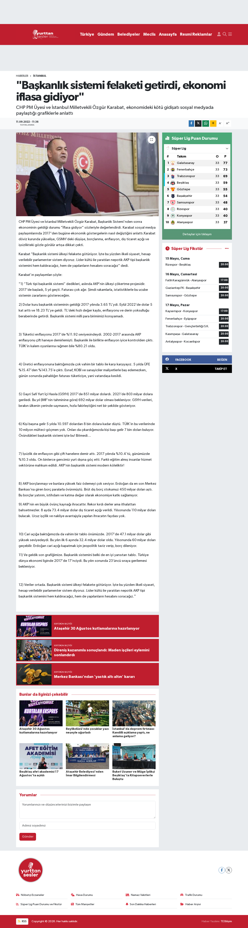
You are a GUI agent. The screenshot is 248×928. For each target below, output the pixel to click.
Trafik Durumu (193, 895)
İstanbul (39, 76)
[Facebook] (222, 870)
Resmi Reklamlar (196, 34)
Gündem (105, 34)
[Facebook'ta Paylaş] (191, 123)
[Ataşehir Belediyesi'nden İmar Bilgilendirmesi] (87, 756)
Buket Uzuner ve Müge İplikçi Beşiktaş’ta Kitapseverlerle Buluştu (133, 775)
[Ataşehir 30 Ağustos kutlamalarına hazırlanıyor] (41, 713)
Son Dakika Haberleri (143, 904)
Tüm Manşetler (84, 904)
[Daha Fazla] (213, 123)
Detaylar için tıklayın (197, 234)
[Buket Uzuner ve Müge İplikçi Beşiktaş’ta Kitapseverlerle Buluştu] (134, 756)
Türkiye (87, 34)
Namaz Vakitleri (140, 895)
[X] (229, 870)
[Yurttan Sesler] (45, 34)
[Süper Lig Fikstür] (227, 248)
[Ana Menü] (230, 34)
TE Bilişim (226, 921)
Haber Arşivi (193, 904)
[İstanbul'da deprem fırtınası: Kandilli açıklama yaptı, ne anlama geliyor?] (134, 713)
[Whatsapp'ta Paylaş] (205, 123)
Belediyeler (128, 34)
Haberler (22, 76)
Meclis (149, 34)
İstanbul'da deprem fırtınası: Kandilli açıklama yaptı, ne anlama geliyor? (133, 732)
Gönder (28, 836)
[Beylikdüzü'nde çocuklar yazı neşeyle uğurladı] (87, 713)
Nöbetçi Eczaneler (32, 895)
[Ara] (225, 34)
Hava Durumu (84, 895)
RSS (24, 921)
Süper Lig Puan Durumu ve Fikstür (41, 904)
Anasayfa (168, 34)
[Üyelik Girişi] (219, 34)
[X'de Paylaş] (198, 123)
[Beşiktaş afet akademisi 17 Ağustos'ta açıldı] (41, 756)
